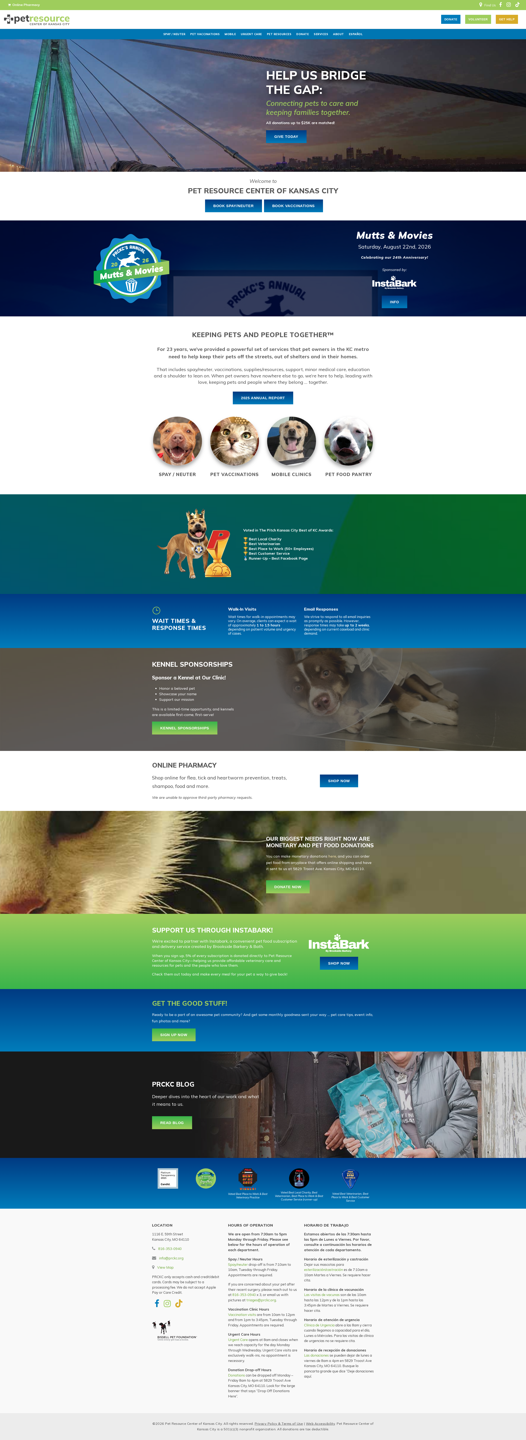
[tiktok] (517, 5)
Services (321, 34)
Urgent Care (251, 34)
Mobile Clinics (291, 474)
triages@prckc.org (261, 1300)
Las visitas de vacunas (322, 1294)
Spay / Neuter (174, 34)
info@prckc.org (171, 1258)
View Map (165, 1267)
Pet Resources (279, 34)
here (332, 856)
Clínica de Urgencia (319, 1325)
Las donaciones (316, 1355)
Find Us (490, 5)
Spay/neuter (238, 1264)
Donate (302, 34)
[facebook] (500, 5)
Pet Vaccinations (205, 34)
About (338, 34)
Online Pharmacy (26, 5)
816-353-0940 (170, 1248)
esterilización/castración (323, 1269)
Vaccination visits (242, 1314)
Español (356, 34)
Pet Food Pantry (348, 474)
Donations (236, 1375)
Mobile (230, 34)
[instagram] (508, 5)
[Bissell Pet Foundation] (187, 1333)
